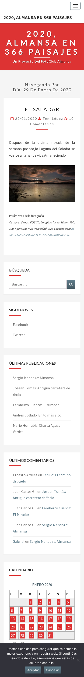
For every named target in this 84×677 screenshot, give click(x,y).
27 (13, 635)
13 (13, 619)
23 (41, 627)
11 (59, 610)
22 (31, 627)
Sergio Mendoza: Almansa (33, 377)
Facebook (20, 324)
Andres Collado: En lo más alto (37, 415)
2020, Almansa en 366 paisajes (38, 17)
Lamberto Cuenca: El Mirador (36, 404)
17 (50, 619)
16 (41, 619)
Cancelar (52, 670)
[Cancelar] (78, 660)
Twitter (19, 334)
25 (59, 627)
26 (69, 627)
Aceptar (33, 670)
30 (41, 635)
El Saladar (42, 109)
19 (69, 619)
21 (22, 627)
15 (31, 619)
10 (50, 610)
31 (50, 635)
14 (22, 619)
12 (69, 610)
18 (59, 619)
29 (31, 635)
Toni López (52, 118)
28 (22, 635)
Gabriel (18, 541)
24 (50, 627)
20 (13, 627)
